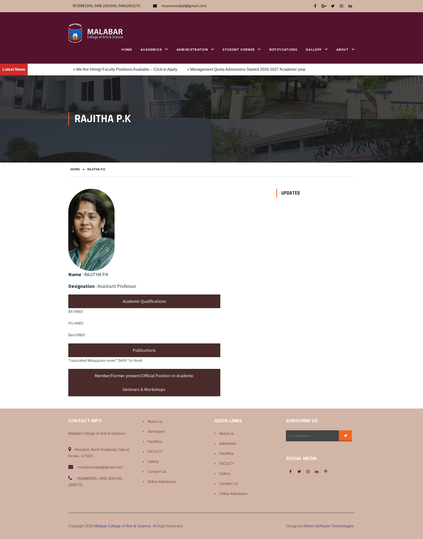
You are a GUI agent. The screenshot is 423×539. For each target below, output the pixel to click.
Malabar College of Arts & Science (122, 526)
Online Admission (162, 482)
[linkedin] (350, 6)
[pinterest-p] (325, 471)
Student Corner (239, 49)
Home (126, 49)
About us (155, 421)
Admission (156, 431)
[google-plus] (324, 6)
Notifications (283, 49)
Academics (151, 49)
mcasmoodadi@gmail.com (184, 5)
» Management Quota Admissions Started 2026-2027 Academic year (224, 69)
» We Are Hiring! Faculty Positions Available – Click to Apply (103, 69)
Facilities (155, 441)
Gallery (314, 49)
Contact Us (157, 471)
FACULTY (155, 451)
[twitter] (332, 6)
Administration (192, 49)
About (342, 49)
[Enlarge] (108, 195)
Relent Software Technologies (329, 526)
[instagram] (341, 6)
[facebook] (315, 6)
